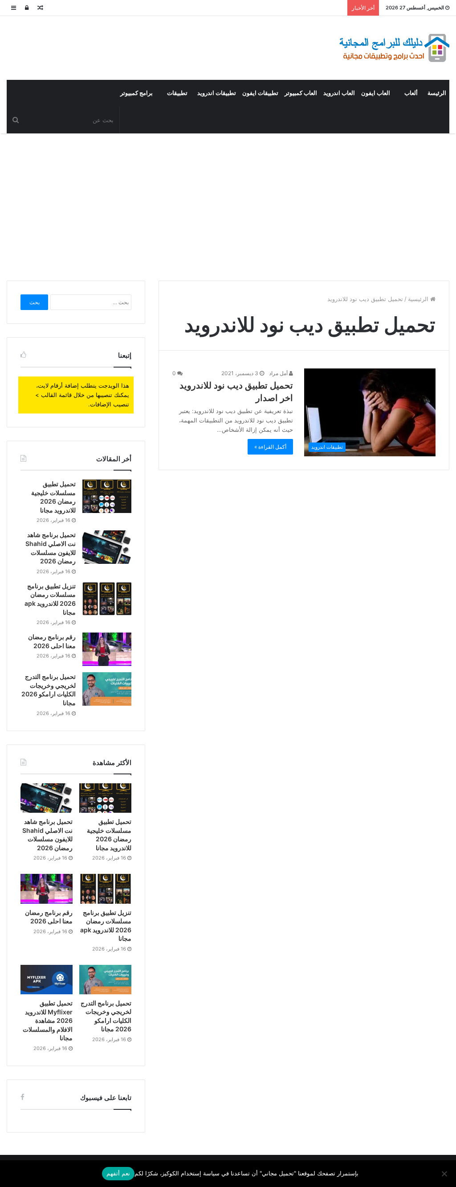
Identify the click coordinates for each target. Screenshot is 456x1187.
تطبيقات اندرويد (216, 93)
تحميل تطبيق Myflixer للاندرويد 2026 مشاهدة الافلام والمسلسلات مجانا (48, 1020)
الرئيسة (437, 93)
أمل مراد (279, 373)
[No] (444, 1173)
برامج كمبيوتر (136, 93)
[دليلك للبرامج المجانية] (393, 48)
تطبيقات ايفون (260, 93)
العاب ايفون (375, 93)
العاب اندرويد (339, 93)
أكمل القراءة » (270, 446)
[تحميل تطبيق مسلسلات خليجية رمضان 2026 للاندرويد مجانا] (106, 496)
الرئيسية (419, 298)
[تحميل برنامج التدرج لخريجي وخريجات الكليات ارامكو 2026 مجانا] (106, 689)
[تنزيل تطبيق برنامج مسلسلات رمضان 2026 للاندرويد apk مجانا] (106, 598)
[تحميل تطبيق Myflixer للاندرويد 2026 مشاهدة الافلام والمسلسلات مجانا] (46, 979)
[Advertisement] (228, 204)
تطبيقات (177, 93)
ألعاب (411, 93)
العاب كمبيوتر (301, 93)
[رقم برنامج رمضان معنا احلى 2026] (106, 649)
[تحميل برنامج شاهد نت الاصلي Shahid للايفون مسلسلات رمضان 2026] (106, 547)
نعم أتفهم (118, 1173)
